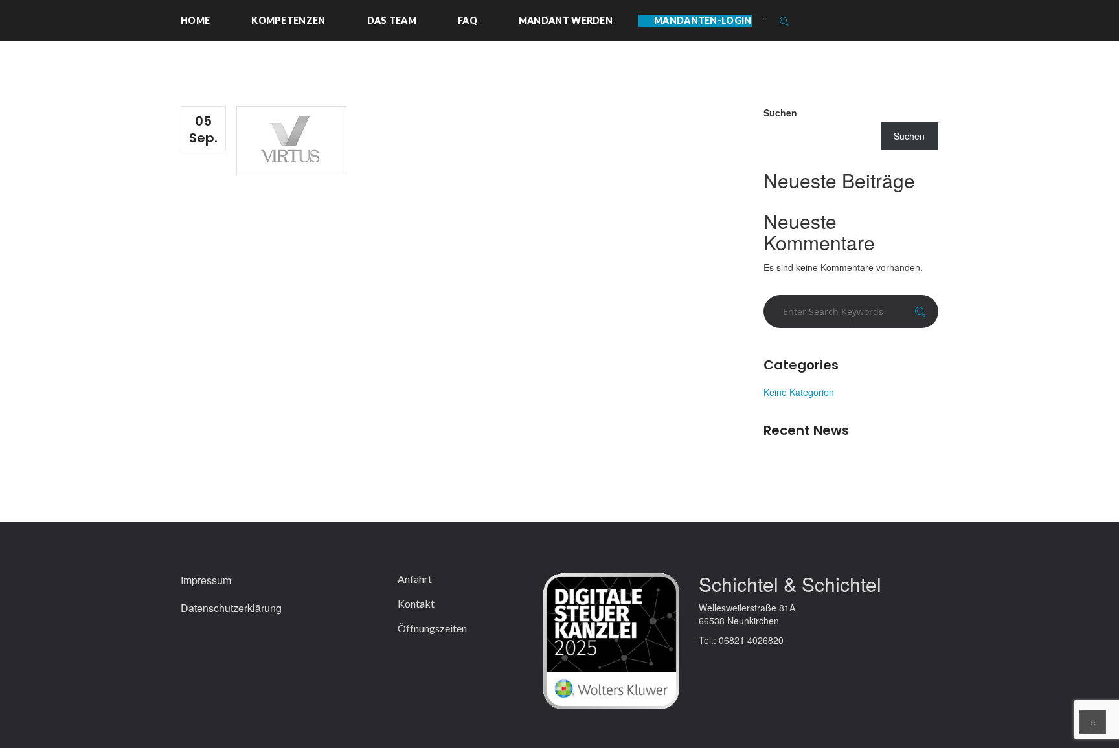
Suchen (780, 112)
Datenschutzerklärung (231, 608)
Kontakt (416, 604)
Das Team (391, 20)
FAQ (467, 20)
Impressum (206, 580)
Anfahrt (415, 579)
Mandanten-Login (703, 20)
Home (195, 20)
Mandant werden (566, 20)
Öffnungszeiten (432, 628)
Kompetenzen (288, 20)
